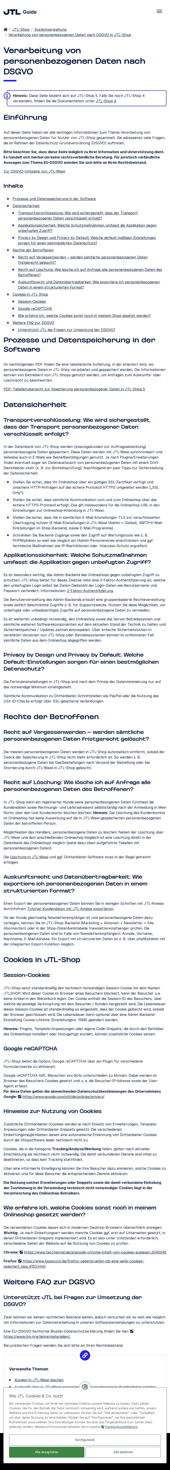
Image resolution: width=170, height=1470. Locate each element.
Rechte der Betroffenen (33, 250)
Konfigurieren (85, 1440)
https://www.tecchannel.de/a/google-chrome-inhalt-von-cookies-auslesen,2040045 (95, 1252)
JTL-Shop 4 (106, 101)
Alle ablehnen (123, 1452)
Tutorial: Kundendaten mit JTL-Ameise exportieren (70, 909)
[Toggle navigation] (159, 11)
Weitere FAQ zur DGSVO (33, 322)
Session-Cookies (32, 301)
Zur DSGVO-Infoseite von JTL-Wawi (34, 171)
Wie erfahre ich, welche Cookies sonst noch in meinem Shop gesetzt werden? (84, 315)
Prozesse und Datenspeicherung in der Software (54, 199)
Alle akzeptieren (46, 1452)
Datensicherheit (26, 206)
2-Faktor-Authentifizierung (90, 590)
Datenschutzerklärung (121, 1427)
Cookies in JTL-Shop (30, 294)
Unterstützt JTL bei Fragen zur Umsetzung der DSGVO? (66, 330)
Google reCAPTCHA (35, 308)
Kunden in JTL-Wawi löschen (39, 1380)
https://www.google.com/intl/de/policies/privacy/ (63, 1096)
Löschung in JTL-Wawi (29, 857)
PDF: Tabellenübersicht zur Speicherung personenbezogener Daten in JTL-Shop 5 (74, 389)
